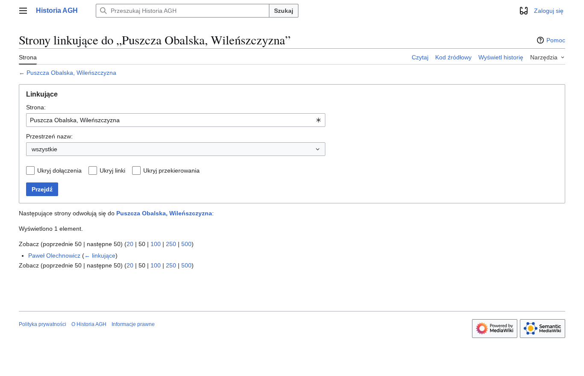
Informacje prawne (133, 324)
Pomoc (555, 40)
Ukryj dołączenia (59, 170)
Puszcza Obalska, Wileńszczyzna (71, 72)
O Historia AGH (88, 324)
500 (186, 244)
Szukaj (283, 10)
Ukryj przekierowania (171, 170)
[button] (23, 11)
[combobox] (175, 120)
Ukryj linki (112, 170)
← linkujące (99, 255)
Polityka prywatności (42, 324)
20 (130, 244)
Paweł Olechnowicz (54, 255)
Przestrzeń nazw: (49, 136)
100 (155, 244)
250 (171, 244)
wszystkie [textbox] (44, 149)
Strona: (36, 107)
